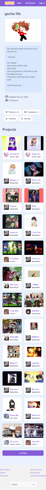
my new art (14, 154)
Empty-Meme (15, 415)
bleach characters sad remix (37, 415)
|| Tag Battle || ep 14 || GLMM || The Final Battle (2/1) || (15, 310)
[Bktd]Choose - (37, 310)
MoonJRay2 (14, 287)
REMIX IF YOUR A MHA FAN (37, 337)
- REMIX (35, 284)
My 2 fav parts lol (37, 389)
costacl (12, 261)
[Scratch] (10, 3)
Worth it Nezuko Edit (37, 180)
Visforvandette (37, 313)
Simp (34, 206)
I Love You (36, 232)
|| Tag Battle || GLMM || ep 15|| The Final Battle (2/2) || (15, 258)
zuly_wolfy (13, 418)
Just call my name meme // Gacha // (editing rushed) (37, 441)
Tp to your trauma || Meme (15, 441)
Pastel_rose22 (15, 444)
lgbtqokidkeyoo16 (15, 183)
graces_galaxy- (15, 157)
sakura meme (15, 232)
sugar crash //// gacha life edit (37, 154)
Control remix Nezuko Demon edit (37, 258)
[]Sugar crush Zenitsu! (15, 180)
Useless (13, 206)
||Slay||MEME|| (15, 337)
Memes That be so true (15, 363)
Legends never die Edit (37, 363)
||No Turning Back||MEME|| (15, 284)
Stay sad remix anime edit (15, 389)
